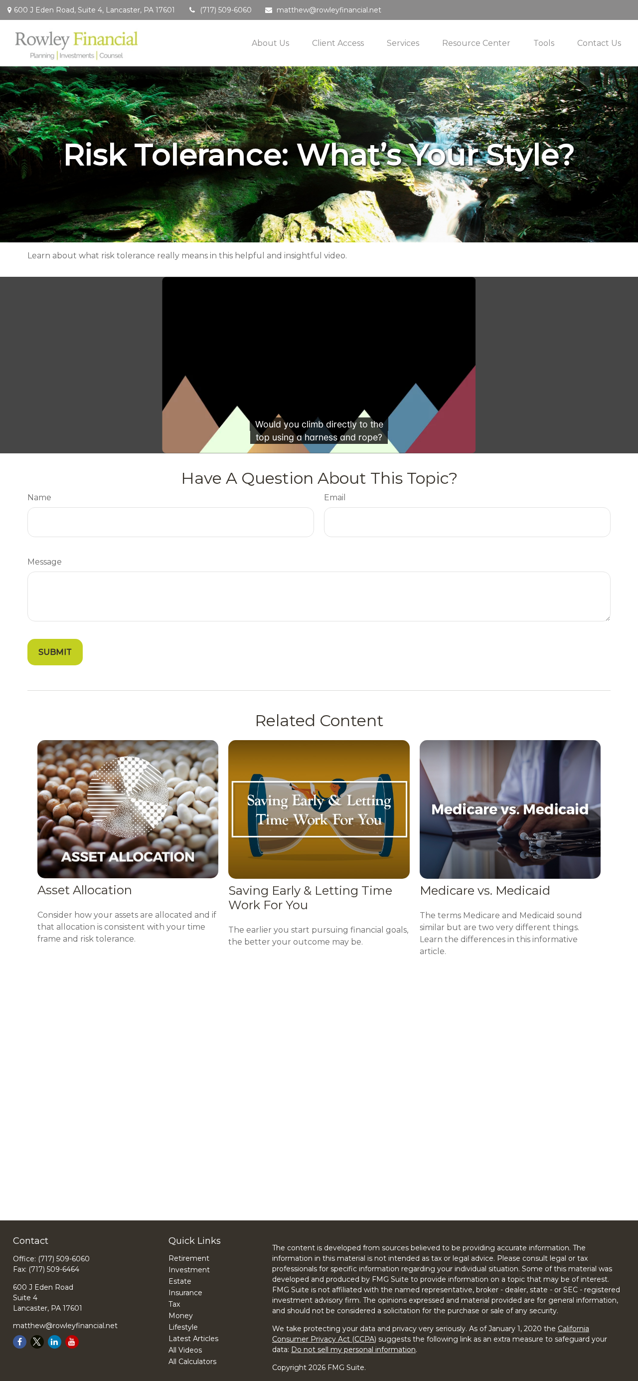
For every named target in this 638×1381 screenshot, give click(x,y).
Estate (179, 1281)
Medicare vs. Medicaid (485, 890)
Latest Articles (193, 1338)
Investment (189, 1269)
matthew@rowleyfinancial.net (329, 9)
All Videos (185, 1350)
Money (180, 1315)
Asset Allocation (84, 890)
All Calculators (192, 1361)
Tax (174, 1304)
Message (44, 562)
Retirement (188, 1258)
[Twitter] (37, 1342)
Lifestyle (183, 1327)
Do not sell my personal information (353, 1349)
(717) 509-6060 (226, 9)
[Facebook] (19, 1342)
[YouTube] (72, 1342)
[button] (270, 43)
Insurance (185, 1292)
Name (39, 497)
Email (335, 497)
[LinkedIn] (54, 1342)
